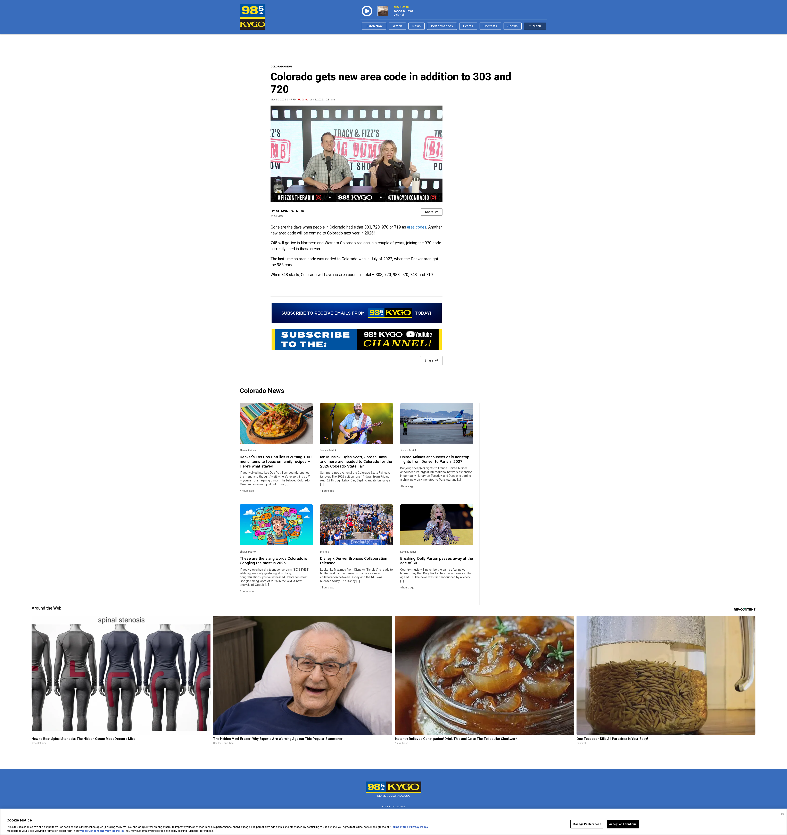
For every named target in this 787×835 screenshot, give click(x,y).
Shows (512, 26)
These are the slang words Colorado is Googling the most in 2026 (273, 560)
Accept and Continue (623, 824)
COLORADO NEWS (281, 66)
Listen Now (374, 26)
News (416, 26)
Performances (442, 26)
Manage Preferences (587, 824)
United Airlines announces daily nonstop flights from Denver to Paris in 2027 (434, 459)
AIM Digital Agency (393, 806)
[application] (356, 154)
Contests (490, 26)
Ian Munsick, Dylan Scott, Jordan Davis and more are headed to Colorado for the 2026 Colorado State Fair (356, 462)
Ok (782, 814)
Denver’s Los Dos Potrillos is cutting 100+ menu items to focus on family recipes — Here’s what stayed (276, 462)
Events (468, 26)
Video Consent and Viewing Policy (102, 830)
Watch (397, 26)
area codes (416, 227)
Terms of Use (399, 826)
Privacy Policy (418, 826)
